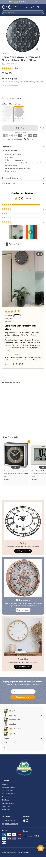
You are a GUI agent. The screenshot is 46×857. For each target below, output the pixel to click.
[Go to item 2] (30, 232)
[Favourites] (32, 7)
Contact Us (5, 806)
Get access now (22, 697)
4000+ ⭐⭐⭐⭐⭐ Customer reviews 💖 (22, 2)
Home (4, 53)
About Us (5, 784)
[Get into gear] (23, 578)
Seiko (16, 437)
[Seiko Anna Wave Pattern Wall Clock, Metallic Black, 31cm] (15, 408)
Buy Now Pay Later (8, 794)
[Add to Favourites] (42, 128)
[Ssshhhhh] (23, 637)
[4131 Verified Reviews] (24, 776)
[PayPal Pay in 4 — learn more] (27, 139)
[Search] (42, 12)
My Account (6, 809)
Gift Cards (5, 800)
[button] (7, 68)
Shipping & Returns (8, 787)
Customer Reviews (8, 803)
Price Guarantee (7, 791)
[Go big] (23, 521)
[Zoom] (37, 49)
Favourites (5, 797)
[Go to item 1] (16, 232)
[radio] (7, 114)
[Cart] (37, 7)
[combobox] (23, 12)
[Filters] (4, 244)
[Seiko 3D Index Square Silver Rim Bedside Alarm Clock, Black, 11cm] (15, 462)
